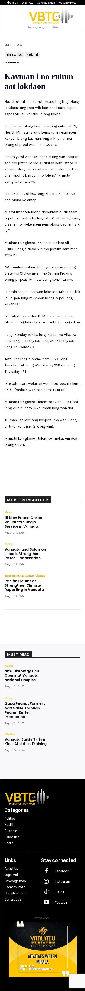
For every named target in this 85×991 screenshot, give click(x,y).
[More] (65, 490)
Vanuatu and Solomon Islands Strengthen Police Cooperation (25, 554)
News (8, 512)
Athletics (10, 733)
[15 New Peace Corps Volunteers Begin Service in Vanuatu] (65, 523)
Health (9, 665)
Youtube (61, 902)
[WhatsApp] (54, 490)
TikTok (59, 892)
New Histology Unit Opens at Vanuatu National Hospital (22, 675)
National (32, 54)
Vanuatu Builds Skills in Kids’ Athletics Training (26, 741)
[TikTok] (46, 892)
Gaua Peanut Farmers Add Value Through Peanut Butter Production (25, 710)
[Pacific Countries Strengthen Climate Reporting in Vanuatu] (65, 586)
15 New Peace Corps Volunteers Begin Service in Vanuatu (23, 522)
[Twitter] (33, 490)
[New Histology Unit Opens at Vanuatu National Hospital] (65, 676)
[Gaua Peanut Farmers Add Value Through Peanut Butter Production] (65, 708)
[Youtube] (46, 902)
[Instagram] (46, 882)
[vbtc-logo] (51, 15)
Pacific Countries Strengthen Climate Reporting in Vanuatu (24, 585)
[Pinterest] (44, 490)
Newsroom (15, 62)
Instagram (62, 882)
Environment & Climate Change (25, 575)
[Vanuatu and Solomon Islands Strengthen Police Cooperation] (65, 554)
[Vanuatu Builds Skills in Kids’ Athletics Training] (65, 744)
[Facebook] (23, 490)
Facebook (62, 871)
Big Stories (14, 54)
